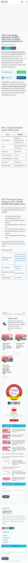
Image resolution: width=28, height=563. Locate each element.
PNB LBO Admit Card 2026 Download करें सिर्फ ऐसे (20, 346)
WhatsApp (18, 266)
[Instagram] (9, 403)
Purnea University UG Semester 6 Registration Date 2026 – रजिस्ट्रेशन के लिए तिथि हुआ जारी (19, 462)
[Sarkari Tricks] (14, 410)
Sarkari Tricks (14, 413)
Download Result (19, 273)
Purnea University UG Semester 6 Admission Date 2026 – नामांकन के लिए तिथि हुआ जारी (19, 473)
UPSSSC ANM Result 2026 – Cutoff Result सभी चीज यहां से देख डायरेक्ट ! (19, 479)
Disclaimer (5, 542)
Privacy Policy (6, 537)
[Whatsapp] (19, 403)
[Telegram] (12, 403)
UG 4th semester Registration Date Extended (12, 453)
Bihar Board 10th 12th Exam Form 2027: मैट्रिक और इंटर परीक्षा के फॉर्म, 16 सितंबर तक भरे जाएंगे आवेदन (7, 369)
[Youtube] (15, 403)
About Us (5, 535)
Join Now (22, 72)
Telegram (17, 268)
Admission (13, 44)
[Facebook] (13, 528)
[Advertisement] (14, 18)
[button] (22, 2)
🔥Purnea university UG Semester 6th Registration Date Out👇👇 (11, 467)
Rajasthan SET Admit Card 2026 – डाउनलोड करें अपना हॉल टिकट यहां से (7, 346)
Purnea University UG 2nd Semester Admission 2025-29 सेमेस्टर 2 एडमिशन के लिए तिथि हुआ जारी (19, 449)
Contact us (5, 539)
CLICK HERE (18, 277)
